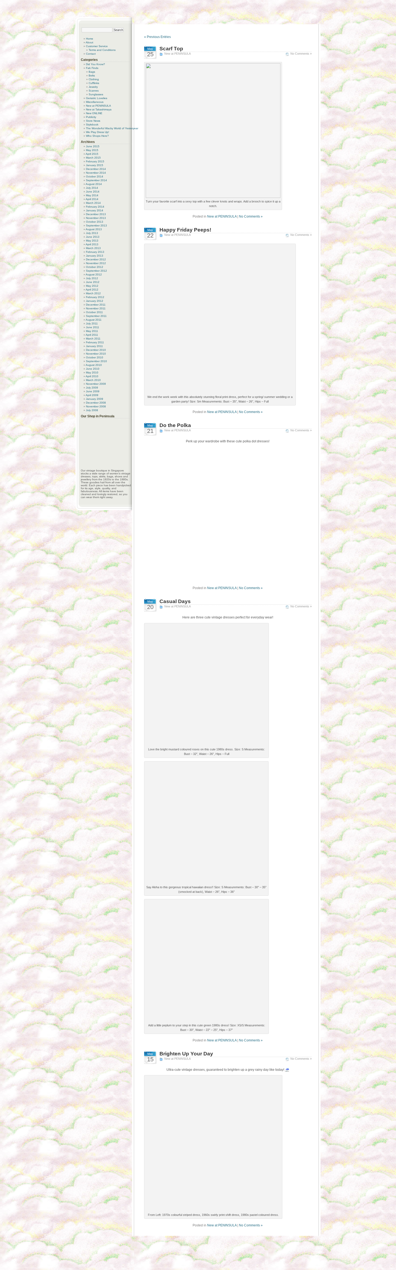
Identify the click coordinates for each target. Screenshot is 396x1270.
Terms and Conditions (102, 49)
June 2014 (92, 191)
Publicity (91, 117)
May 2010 (92, 372)
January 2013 (94, 255)
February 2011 (95, 342)
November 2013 (96, 217)
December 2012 (96, 259)
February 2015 (95, 161)
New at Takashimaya (99, 109)
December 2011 (96, 304)
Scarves (94, 90)
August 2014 (94, 184)
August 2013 (94, 229)
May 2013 (92, 240)
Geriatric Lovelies (96, 98)
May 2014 (92, 195)
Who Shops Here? (97, 135)
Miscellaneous (94, 101)
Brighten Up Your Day (186, 1053)
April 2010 (92, 376)
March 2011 (93, 338)
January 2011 (94, 346)
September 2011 (96, 315)
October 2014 (94, 176)
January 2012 (94, 300)
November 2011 (96, 308)
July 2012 (92, 278)
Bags (92, 71)
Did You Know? (95, 64)
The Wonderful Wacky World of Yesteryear (112, 128)
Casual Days (175, 601)
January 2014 (94, 210)
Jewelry (93, 86)
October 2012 (94, 266)
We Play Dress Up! (97, 132)
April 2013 (92, 244)
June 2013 (92, 236)
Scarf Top (171, 48)
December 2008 (96, 402)
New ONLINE (94, 113)
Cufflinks (94, 83)
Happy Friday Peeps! (185, 230)
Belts (92, 75)
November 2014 (96, 172)
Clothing (94, 79)
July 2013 (92, 233)
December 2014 (96, 168)
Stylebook (92, 124)
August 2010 (94, 364)
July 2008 (92, 410)
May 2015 (92, 150)
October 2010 (94, 357)
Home (89, 38)
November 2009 (96, 383)
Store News (93, 120)
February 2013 (95, 251)
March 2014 (93, 202)
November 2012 (96, 263)
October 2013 (94, 221)
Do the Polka (175, 425)
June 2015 (92, 146)
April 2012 (92, 289)
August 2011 (94, 319)
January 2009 (94, 398)
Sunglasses (96, 94)
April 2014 (92, 199)
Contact (91, 53)
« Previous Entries (157, 37)
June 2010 (92, 368)
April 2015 (92, 153)
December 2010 (96, 349)
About (89, 42)
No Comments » (301, 53)
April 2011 (92, 334)
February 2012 (95, 297)
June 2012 (92, 282)
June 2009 (92, 391)
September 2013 (96, 225)
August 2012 (94, 274)
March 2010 (93, 380)
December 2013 (96, 214)
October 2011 (94, 312)
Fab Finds (92, 68)
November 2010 (96, 353)
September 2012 (96, 270)
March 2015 (93, 157)
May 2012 (92, 285)
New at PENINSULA (177, 53)
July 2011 (92, 323)
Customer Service (97, 46)
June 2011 (92, 327)
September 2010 (96, 361)
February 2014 (95, 206)
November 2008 (96, 406)
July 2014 (92, 187)
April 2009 (92, 395)
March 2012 (93, 293)
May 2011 (92, 331)
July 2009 (92, 387)
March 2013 (93, 248)
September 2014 (96, 180)
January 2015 (94, 165)
